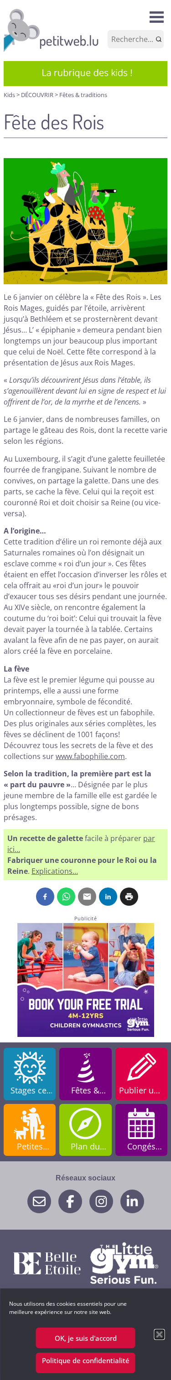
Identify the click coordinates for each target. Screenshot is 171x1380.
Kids (10, 95)
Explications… (54, 871)
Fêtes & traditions (83, 95)
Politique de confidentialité (86, 1360)
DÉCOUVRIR (38, 95)
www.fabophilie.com (90, 756)
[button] (159, 1334)
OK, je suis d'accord (86, 1338)
